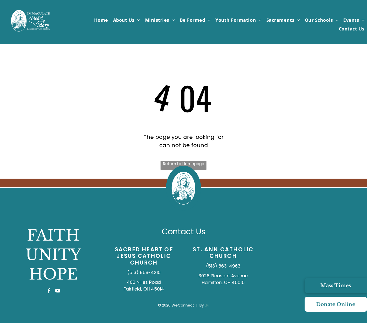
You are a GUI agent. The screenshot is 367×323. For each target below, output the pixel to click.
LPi (207, 305)
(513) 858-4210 (144, 272)
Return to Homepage (183, 164)
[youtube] (57, 291)
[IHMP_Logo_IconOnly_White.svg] (183, 209)
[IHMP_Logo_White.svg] (30, 32)
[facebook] (49, 291)
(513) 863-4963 (223, 266)
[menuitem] (101, 19)
